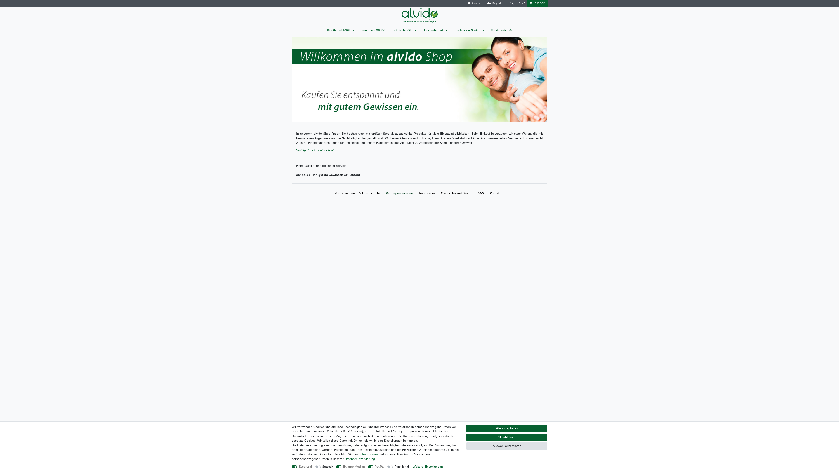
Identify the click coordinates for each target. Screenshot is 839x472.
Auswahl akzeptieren (507, 446)
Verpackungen (345, 193)
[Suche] (512, 3)
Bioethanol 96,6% (373, 30)
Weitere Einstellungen (428, 466)
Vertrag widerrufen (399, 193)
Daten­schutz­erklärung (456, 193)
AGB (480, 193)
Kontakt (495, 193)
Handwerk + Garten (467, 30)
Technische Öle (402, 30)
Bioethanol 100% (339, 30)
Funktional (401, 466)
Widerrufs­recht (369, 193)
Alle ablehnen (507, 437)
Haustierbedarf (433, 30)
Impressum (427, 193)
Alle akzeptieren (507, 428)
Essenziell (305, 466)
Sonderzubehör (501, 30)
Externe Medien (354, 466)
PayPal (379, 466)
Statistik (327, 466)
